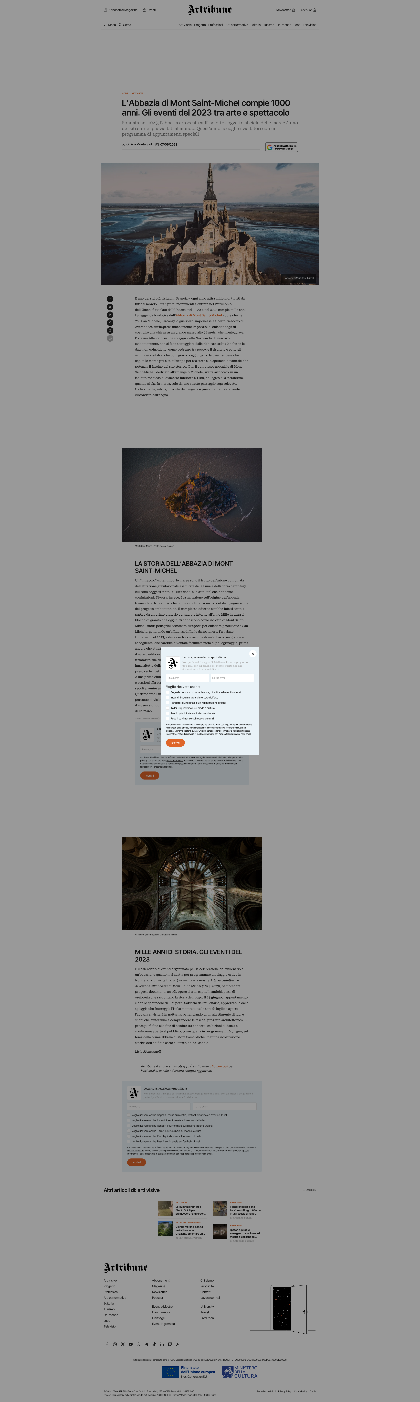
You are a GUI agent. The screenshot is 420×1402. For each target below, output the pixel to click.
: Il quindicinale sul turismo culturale (193, 713)
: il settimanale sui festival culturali (192, 718)
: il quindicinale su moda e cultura (193, 708)
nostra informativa (216, 727)
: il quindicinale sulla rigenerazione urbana (198, 702)
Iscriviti (175, 742)
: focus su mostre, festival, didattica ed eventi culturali (206, 692)
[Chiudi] (253, 653)
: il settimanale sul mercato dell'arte (194, 697)
